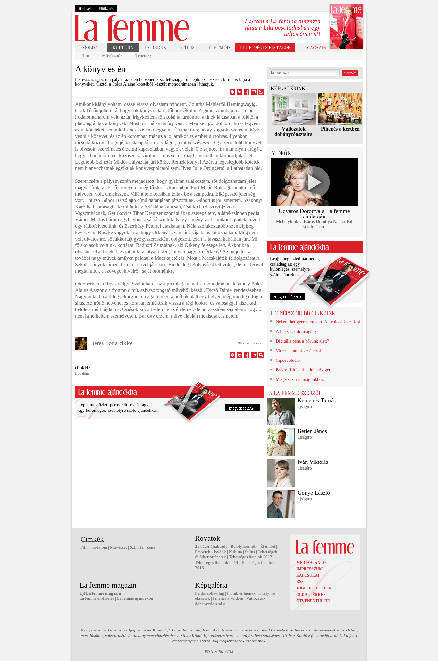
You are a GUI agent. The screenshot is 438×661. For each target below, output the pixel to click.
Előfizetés (106, 8)
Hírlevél (85, 8)
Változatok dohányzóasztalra (293, 131)
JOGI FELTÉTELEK (314, 588)
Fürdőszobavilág (209, 593)
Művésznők (112, 55)
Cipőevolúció (288, 360)
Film (84, 55)
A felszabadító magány (296, 331)
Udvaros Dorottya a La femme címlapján (314, 214)
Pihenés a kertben (340, 128)
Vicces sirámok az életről (298, 350)
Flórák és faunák (241, 593)
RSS (300, 582)
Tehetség (143, 55)
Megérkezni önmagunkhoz (300, 379)
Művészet (118, 547)
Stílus (250, 551)
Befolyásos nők (244, 546)
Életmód (267, 546)
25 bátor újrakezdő (211, 546)
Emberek (202, 551)
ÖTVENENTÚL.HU (313, 601)
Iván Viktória (313, 462)
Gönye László (314, 492)
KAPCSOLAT (308, 575)
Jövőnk (219, 551)
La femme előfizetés (97, 598)
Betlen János (312, 431)
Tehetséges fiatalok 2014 (216, 562)
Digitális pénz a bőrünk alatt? (302, 341)
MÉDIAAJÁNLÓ (311, 562)
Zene (151, 547)
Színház (137, 547)
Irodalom (82, 373)
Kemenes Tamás (317, 400)
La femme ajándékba (135, 598)
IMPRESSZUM (309, 569)
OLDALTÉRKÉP (310, 594)
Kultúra (235, 551)
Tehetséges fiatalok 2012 (250, 557)
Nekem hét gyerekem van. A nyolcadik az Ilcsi (318, 321)
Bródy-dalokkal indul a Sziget (303, 370)
